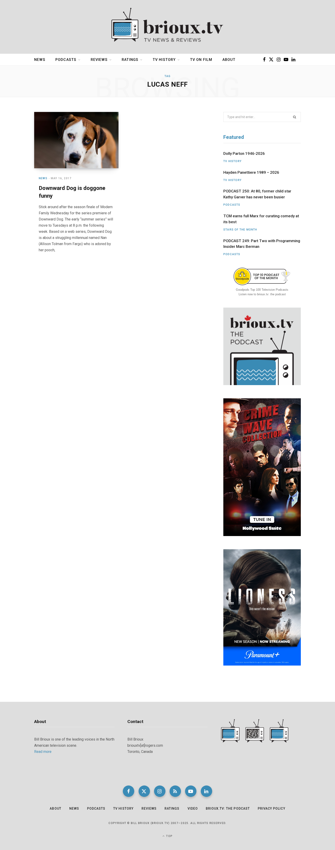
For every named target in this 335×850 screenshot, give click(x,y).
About (229, 59)
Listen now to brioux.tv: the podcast (262, 294)
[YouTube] (190, 791)
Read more (43, 751)
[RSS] (175, 791)
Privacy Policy (271, 808)
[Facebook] (128, 791)
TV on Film (201, 59)
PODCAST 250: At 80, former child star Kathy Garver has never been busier (257, 194)
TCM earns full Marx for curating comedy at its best (261, 219)
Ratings (130, 59)
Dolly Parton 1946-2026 (244, 153)
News (39, 59)
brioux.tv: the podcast (228, 808)
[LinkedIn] (206, 791)
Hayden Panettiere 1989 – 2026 (251, 172)
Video (193, 808)
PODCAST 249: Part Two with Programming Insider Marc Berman (261, 243)
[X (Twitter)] (144, 791)
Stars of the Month (240, 229)
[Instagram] (159, 791)
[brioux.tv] (167, 27)
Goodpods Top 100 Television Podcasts (262, 289)
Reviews (99, 59)
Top (169, 836)
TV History (164, 59)
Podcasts (65, 59)
